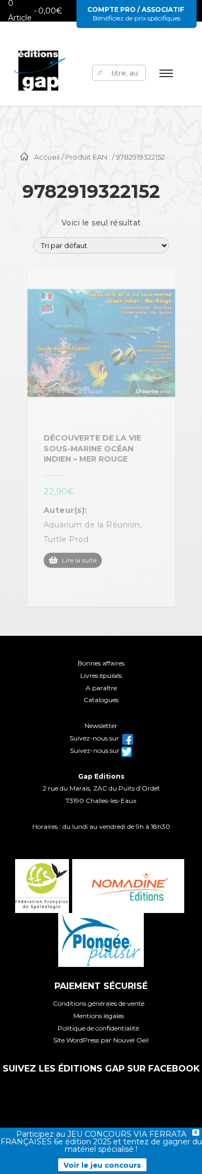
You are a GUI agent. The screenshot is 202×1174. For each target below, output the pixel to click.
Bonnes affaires (101, 663)
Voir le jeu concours (102, 1165)
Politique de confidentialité (98, 1028)
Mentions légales (98, 1016)
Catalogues (101, 700)
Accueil (47, 157)
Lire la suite (79, 560)
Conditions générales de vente (98, 1003)
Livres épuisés (101, 675)
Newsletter (101, 726)
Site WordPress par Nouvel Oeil (101, 1040)
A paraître (101, 688)
